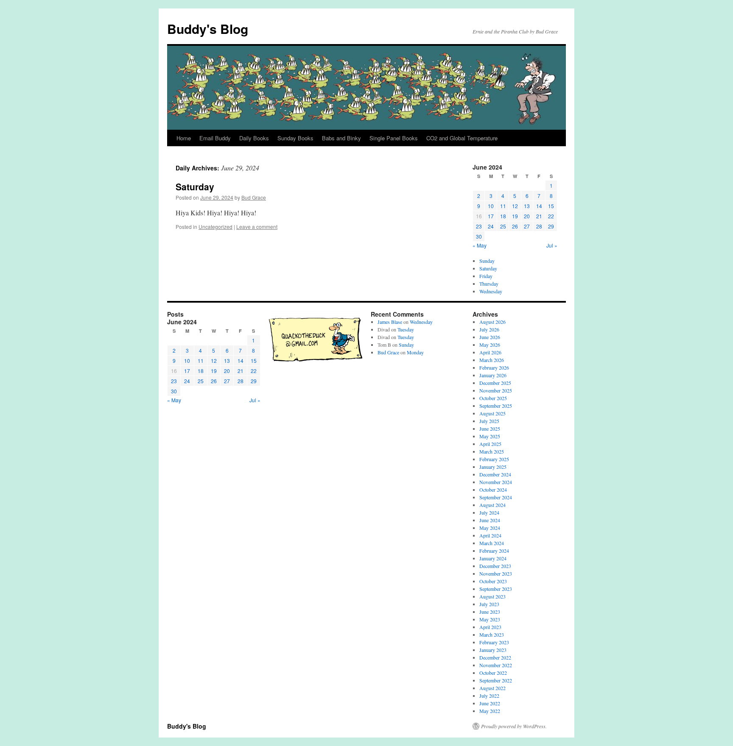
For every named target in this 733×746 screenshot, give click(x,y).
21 (539, 216)
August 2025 (492, 413)
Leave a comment (256, 226)
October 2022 (493, 672)
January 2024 (492, 558)
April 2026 (490, 352)
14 (539, 205)
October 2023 (493, 581)
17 (491, 216)
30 (479, 236)
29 (551, 226)
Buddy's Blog (207, 28)
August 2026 (492, 321)
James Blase (390, 321)
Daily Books (254, 138)
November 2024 (495, 482)
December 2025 (495, 382)
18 (503, 216)
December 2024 (495, 474)
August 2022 (492, 688)
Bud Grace (253, 197)
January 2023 (492, 649)
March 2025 (491, 451)
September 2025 (495, 405)
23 (479, 226)
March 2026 (491, 359)
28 (539, 226)
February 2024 (494, 550)
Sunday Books (295, 138)
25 (503, 226)
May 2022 (489, 710)
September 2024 (495, 497)
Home (183, 138)
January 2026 (492, 375)
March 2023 (491, 634)
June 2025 (489, 428)
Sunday (487, 260)
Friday (485, 276)
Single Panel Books (393, 138)
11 (503, 205)
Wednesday (490, 291)
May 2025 (489, 436)
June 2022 (489, 703)
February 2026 (494, 367)
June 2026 (489, 337)
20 (527, 216)
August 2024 (492, 504)
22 (551, 216)
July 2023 (489, 604)
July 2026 (489, 329)
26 (515, 226)
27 (527, 226)
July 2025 (489, 421)
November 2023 (495, 573)
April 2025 (490, 443)
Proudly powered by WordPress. (514, 726)
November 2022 (495, 665)
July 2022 (489, 695)
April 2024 (490, 535)
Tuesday (405, 329)
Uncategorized (215, 226)
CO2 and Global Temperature (462, 138)
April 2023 (490, 627)
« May (480, 245)
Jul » (551, 245)
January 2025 (492, 466)
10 (491, 205)
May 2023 (489, 619)
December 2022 (495, 657)
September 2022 (495, 680)
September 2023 (495, 588)
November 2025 (495, 390)
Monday (415, 352)
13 (527, 205)
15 (551, 205)
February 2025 (494, 459)
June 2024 (489, 520)
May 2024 (489, 527)
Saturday (195, 186)
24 (491, 226)
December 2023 (495, 565)
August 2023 (492, 596)
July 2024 (489, 512)
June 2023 (489, 611)
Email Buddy (215, 138)
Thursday (488, 283)
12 (515, 205)
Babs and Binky (341, 138)
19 (515, 216)
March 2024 (491, 543)
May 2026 (489, 344)
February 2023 (494, 642)
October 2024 (493, 489)
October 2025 (493, 398)
